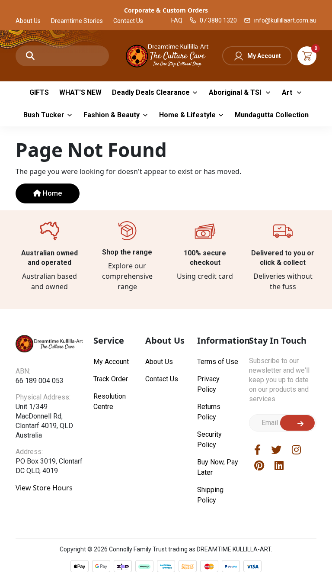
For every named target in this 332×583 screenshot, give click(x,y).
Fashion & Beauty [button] (111, 115)
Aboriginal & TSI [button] (236, 92)
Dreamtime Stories (77, 20)
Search (30, 56)
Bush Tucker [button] (43, 115)
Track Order (110, 379)
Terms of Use (217, 362)
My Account (264, 55)
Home (51, 193)
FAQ (176, 20)
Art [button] (288, 92)
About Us (28, 20)
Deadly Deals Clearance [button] (151, 92)
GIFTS (39, 92)
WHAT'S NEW (80, 92)
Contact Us (128, 20)
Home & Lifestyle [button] (187, 115)
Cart (306, 55)
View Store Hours (44, 488)
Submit (297, 423)
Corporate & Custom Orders (166, 10)
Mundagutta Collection (272, 115)
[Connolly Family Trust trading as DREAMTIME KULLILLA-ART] (166, 55)
